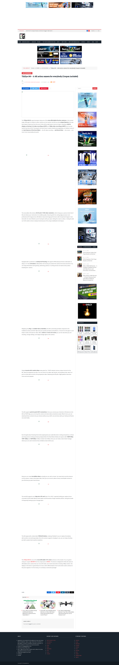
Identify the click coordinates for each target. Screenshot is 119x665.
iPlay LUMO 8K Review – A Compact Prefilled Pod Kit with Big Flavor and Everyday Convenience (90, 268)
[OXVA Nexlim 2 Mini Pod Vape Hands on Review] (79, 252)
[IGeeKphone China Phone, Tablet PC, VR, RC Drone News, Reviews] (22, 36)
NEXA (48, 647)
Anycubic (77, 650)
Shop (96, 42)
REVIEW (83, 42)
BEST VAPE (64, 42)
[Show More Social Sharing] (50, 88)
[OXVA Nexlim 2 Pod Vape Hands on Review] (79, 259)
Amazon (34, 42)
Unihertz (77, 647)
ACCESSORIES (27, 73)
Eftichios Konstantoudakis (33, 82)
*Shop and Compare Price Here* (24, 652)
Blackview (78, 643)
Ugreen (77, 657)
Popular (80, 246)
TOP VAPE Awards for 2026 (49, 42)
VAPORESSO (49, 642)
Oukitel (77, 653)
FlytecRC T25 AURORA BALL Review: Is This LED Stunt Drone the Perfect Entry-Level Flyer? (48, 613)
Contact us (20, 646)
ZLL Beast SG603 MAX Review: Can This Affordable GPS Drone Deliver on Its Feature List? (66, 613)
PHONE (38, 42)
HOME (19, 42)
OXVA (48, 645)
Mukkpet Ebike (79, 655)
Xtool (77, 652)
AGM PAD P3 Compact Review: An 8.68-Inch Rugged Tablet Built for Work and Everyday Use (40, 30)
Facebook (20, 653)
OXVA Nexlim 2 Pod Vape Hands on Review (89, 259)
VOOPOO (49, 643)
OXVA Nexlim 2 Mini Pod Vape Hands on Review (89, 253)
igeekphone (26, 663)
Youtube (19, 655)
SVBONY (77, 640)
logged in (30, 624)
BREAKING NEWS (26, 42)
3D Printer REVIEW (87, 246)
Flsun (77, 648)
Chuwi (77, 642)
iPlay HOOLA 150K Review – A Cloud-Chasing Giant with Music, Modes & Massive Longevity (90, 278)
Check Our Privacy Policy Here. (24, 647)
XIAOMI (94, 246)
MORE (88, 42)
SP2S (48, 650)
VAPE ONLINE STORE (51, 640)
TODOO (48, 653)
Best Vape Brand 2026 (74, 42)
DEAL (93, 42)
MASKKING (49, 648)
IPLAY (48, 652)
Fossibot (77, 645)
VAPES (58, 42)
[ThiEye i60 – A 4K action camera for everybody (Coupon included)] (48, 104)
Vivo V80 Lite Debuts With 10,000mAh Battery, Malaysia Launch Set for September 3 (30, 613)
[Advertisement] (59, 18)
